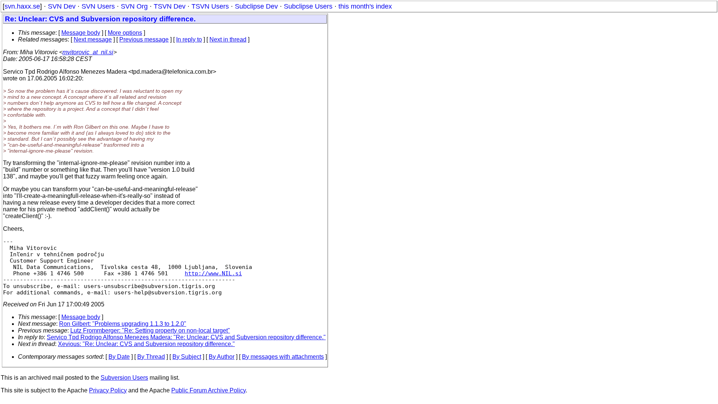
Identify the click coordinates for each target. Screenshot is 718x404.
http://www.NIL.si (213, 273)
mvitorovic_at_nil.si (87, 52)
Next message (93, 39)
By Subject (186, 357)
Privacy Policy (108, 390)
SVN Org (134, 6)
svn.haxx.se (22, 6)
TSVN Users (210, 6)
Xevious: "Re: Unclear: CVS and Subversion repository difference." (146, 344)
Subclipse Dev (256, 6)
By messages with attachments (283, 357)
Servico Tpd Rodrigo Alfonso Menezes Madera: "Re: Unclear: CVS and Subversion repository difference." (186, 337)
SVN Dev (62, 6)
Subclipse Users (308, 6)
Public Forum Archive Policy (208, 390)
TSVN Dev (169, 6)
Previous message (144, 39)
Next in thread (227, 39)
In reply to (189, 39)
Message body (80, 33)
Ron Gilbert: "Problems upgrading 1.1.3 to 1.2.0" (122, 324)
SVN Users (98, 6)
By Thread (151, 357)
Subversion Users (124, 377)
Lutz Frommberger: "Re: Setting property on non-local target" (150, 330)
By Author (221, 357)
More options (125, 33)
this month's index (365, 6)
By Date (119, 357)
